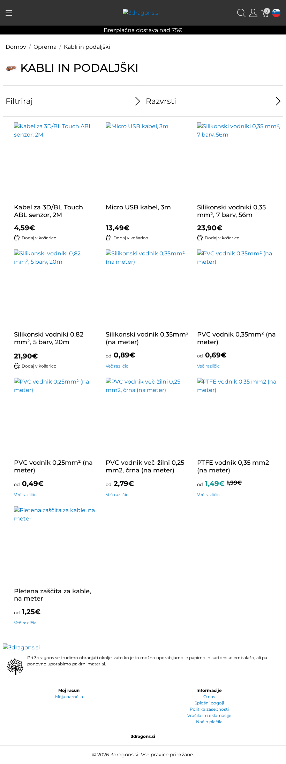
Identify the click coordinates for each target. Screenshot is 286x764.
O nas (209, 696)
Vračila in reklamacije (209, 715)
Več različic (117, 366)
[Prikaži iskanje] (241, 13)
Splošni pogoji (209, 702)
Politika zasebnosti (209, 709)
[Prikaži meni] (9, 13)
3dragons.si (124, 754)
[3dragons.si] (141, 12)
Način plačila (209, 721)
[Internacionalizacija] (276, 13)
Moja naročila (69, 696)
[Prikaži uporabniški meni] (253, 13)
